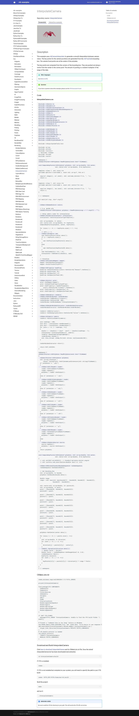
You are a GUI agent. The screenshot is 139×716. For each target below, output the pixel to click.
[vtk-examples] (14, 2)
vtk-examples (17, 10)
